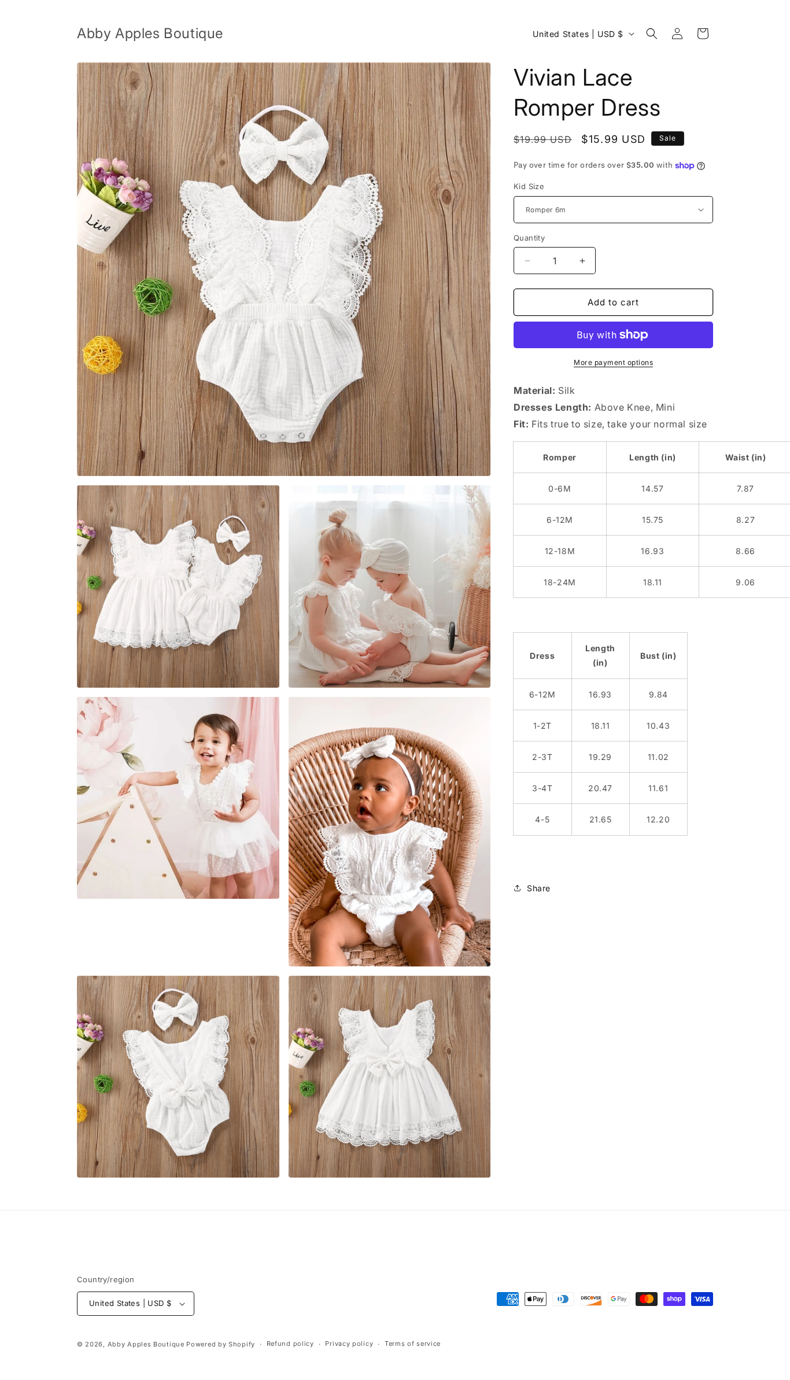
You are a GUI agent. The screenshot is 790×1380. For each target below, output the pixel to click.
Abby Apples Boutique (146, 1344)
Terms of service (413, 1344)
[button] (652, 33)
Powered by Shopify (220, 1344)
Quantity (529, 237)
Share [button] (539, 888)
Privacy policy (349, 1344)
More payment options (613, 362)
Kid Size (529, 186)
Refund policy (290, 1344)
